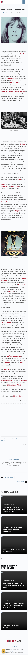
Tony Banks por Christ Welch (11, 627)
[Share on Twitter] (26, 444)
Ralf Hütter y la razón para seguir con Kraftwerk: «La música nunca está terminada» (13, 605)
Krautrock (4, 440)
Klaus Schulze (16, 439)
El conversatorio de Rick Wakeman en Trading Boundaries (12, 529)
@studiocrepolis (16, 651)
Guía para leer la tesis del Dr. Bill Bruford (14, 551)
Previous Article (8, 477)
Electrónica (7, 439)
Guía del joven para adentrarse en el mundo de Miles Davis (13, 585)
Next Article (20, 482)
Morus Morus (6, 12)
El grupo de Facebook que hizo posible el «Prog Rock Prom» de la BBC (13, 509)
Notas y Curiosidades (6, 7)
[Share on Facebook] (23, 444)
